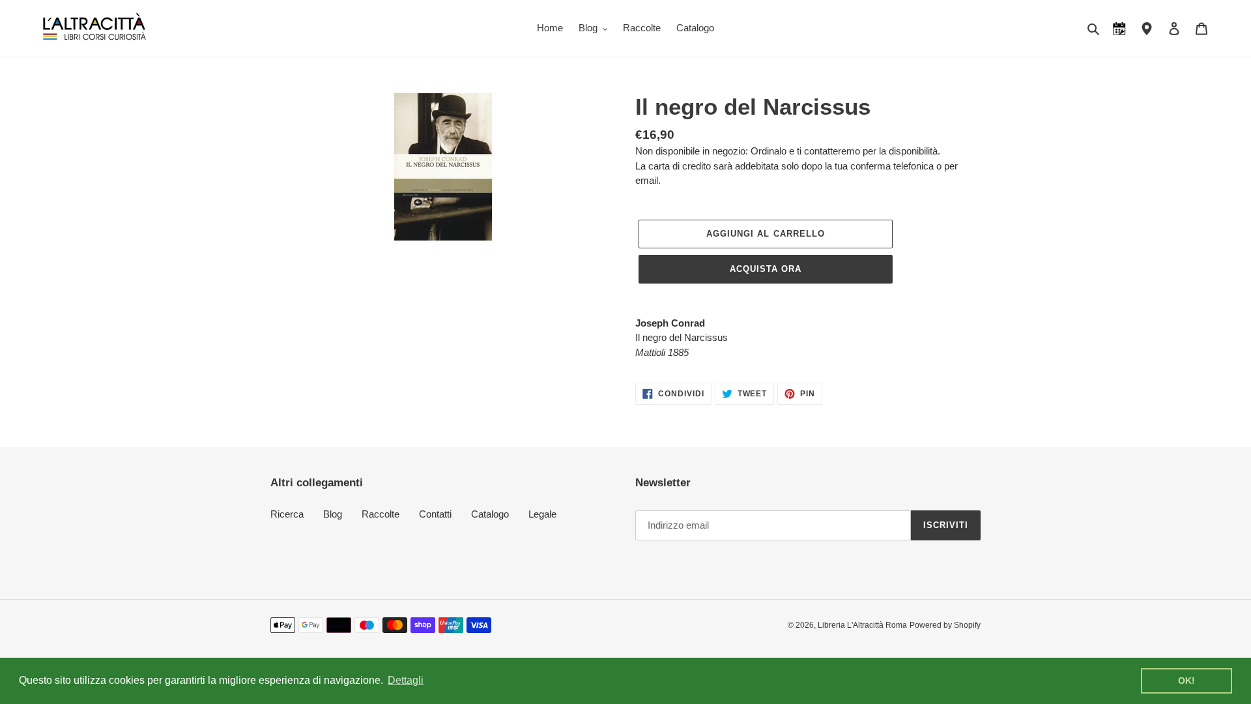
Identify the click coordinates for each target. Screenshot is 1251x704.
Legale (542, 514)
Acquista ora (765, 269)
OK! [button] (1186, 680)
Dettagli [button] (406, 680)
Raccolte (380, 514)
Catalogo (490, 514)
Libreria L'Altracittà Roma (862, 625)
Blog (332, 514)
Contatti (435, 514)
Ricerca (287, 514)
